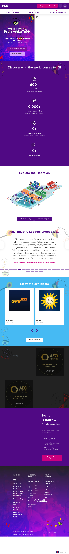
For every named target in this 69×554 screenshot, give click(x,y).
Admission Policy (16, 503)
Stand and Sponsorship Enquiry (17, 514)
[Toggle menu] (65, 6)
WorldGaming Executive (32, 505)
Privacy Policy (18, 499)
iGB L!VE (30, 490)
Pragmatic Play (41, 320)
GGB (36, 494)
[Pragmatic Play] (49, 304)
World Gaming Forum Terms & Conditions (18, 493)
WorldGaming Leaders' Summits (32, 496)
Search (60, 6)
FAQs (14, 480)
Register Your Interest (47, 6)
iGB (36, 485)
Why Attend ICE (17, 53)
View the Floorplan (43, 219)
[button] (2, 269)
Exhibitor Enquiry (25, 219)
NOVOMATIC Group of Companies (17, 320)
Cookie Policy (17, 534)
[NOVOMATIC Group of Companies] (19, 304)
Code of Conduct (16, 508)
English (62, 552)
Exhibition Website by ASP (49, 533)
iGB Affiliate (30, 486)
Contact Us (17, 483)
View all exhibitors (34, 340)
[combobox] (61, 552)
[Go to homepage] (5, 6)
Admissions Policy (27, 534)
